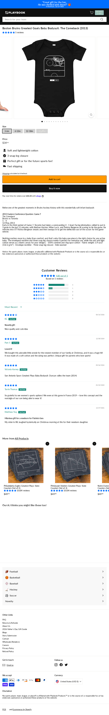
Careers (5, 645)
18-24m (42, 131)
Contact (5, 639)
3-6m (7, 131)
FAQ (4, 619)
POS (4, 709)
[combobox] (54, 19)
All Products (22, 438)
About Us (6, 626)
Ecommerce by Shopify (22, 709)
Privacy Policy (8, 648)
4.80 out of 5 (62, 276)
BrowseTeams (100, 13)
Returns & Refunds (10, 623)
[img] (11, 315)
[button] (8, 32)
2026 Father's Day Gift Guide (14, 629)
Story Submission (9, 635)
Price (4, 139)
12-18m (29, 131)
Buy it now (54, 188)
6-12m (18, 131)
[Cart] (91, 12)
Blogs (4, 632)
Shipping (5, 173)
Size (4, 126)
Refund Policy (8, 651)
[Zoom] (91, 114)
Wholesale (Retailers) (11, 642)
